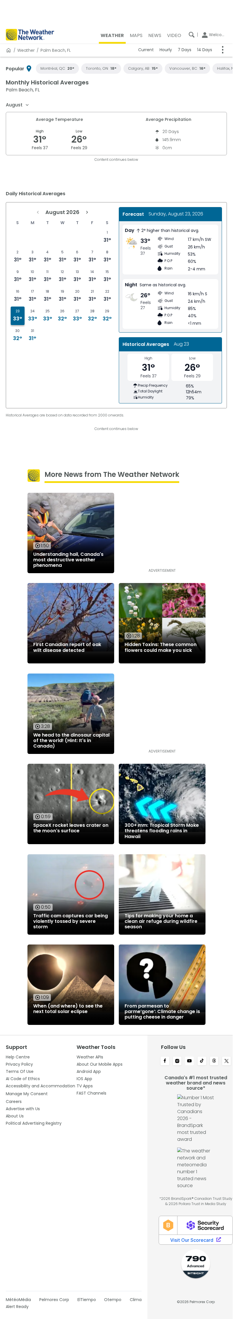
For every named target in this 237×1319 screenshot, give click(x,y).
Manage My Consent (27, 1093)
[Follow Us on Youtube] (189, 1061)
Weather (26, 50)
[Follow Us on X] (226, 1061)
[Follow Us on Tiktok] (202, 1061)
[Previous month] (38, 212)
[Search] (192, 35)
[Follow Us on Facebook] (165, 1061)
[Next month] (87, 212)
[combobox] (17, 105)
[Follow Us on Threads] (214, 1061)
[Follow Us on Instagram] (177, 1061)
